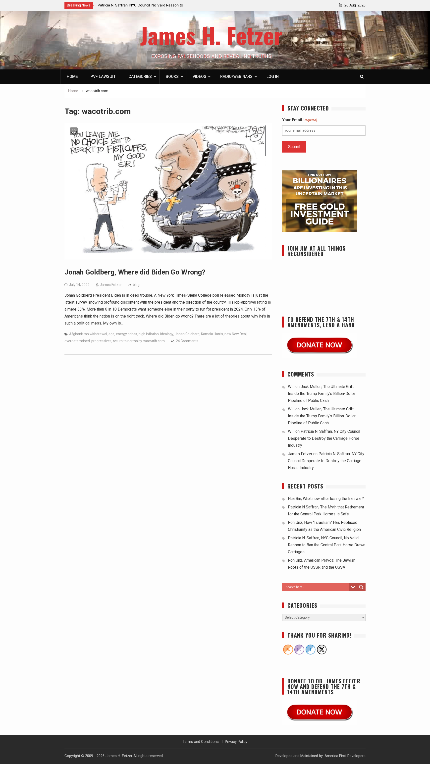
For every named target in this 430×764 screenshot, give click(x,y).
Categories (140, 76)
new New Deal (235, 334)
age (111, 334)
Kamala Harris (212, 334)
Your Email (299, 119)
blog (136, 285)
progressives (101, 341)
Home (72, 76)
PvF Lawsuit (103, 76)
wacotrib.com (154, 341)
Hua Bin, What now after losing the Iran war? (326, 498)
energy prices (126, 334)
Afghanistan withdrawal (88, 334)
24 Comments (187, 341)
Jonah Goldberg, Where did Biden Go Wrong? (134, 272)
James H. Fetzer (211, 35)
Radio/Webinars (236, 76)
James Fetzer (111, 285)
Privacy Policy (236, 741)
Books (172, 76)
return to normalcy (127, 341)
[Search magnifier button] (361, 587)
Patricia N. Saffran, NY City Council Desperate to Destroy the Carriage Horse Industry (324, 438)
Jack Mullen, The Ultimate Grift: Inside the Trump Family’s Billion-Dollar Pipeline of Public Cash (322, 393)
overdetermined (77, 341)
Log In (273, 76)
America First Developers (345, 756)
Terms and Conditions (201, 741)
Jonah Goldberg (187, 334)
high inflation (149, 334)
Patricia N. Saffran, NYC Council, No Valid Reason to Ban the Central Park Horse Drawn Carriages (326, 545)
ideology (166, 334)
